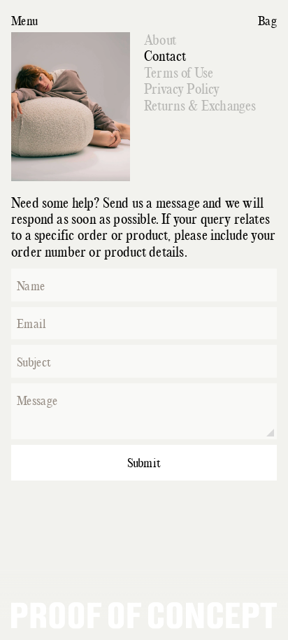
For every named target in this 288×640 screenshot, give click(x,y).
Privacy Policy (182, 89)
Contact (165, 56)
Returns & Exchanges (200, 106)
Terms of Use (178, 73)
